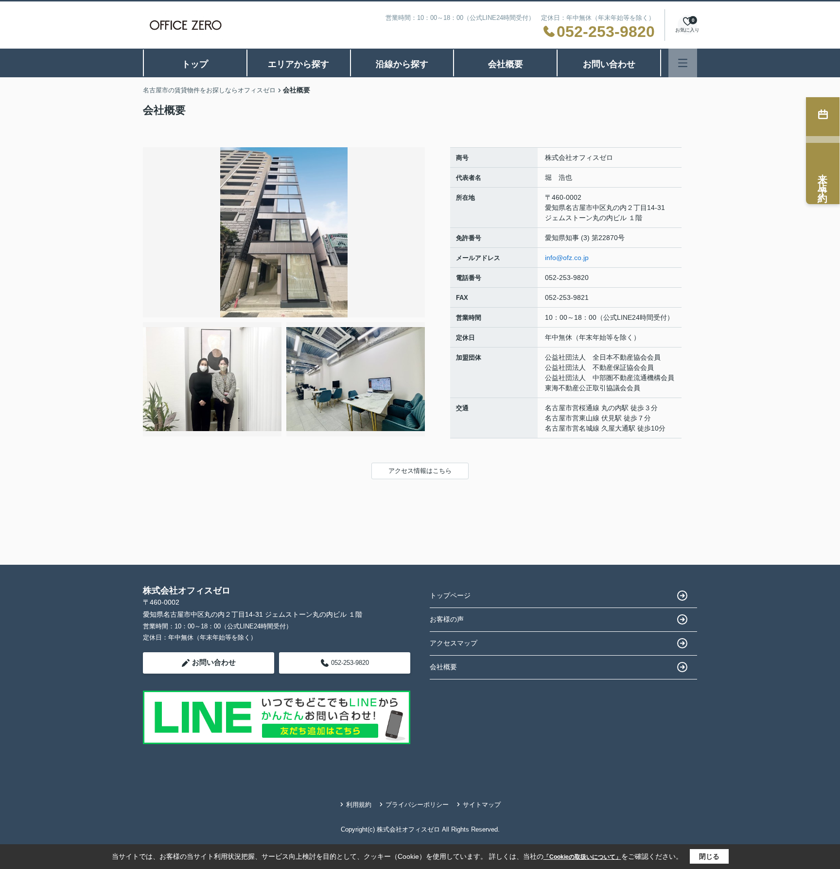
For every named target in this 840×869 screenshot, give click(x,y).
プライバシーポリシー (417, 804)
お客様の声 (447, 619)
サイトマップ (482, 804)
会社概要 (505, 64)
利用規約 (358, 804)
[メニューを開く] (682, 62)
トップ (195, 64)
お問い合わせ (609, 64)
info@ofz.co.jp (567, 257)
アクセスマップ (453, 643)
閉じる (709, 856)
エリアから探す (298, 64)
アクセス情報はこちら (420, 470)
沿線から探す (402, 64)
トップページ (450, 595)
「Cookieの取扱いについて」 (582, 856)
